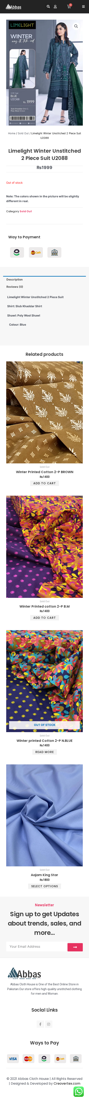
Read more (44, 752)
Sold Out (23, 133)
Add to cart (44, 483)
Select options (44, 886)
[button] (48, 6)
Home (11, 133)
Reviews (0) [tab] (14, 286)
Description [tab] (14, 279)
